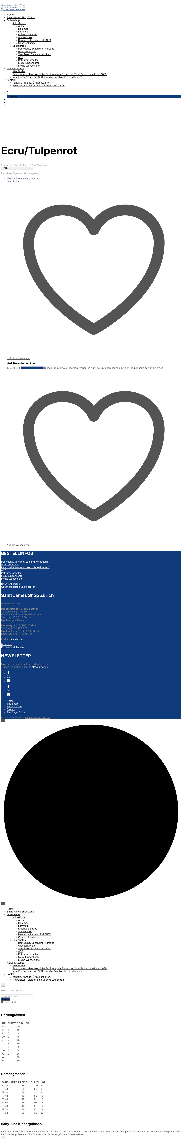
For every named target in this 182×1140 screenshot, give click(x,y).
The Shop (12, 703)
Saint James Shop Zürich (21, 17)
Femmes (23, 31)
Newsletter (38, 667)
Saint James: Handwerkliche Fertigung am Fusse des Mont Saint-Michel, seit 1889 (60, 74)
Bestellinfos (19, 45)
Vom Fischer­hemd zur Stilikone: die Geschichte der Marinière (47, 77)
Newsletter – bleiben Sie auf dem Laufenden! (39, 85)
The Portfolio (14, 706)
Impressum (31, 717)
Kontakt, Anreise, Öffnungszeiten (31, 82)
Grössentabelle (27, 51)
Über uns (6, 644)
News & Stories (15, 68)
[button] (7, 90)
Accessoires (25, 37)
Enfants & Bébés (27, 34)
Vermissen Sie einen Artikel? (34, 54)
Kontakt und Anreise (12, 647)
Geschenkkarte (27, 43)
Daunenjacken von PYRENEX (34, 40)
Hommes (23, 28)
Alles (21, 26)
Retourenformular (28, 60)
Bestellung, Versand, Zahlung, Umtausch (24, 561)
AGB (20, 57)
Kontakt (11, 79)
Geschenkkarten (10, 584)
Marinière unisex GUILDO (21, 363)
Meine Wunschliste (29, 65)
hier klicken (16, 639)
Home (10, 14)
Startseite (6, 165)
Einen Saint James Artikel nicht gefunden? (25, 567)
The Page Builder (16, 712)
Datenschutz (43, 717)
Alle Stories (19, 71)
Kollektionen (19, 23)
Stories (11, 709)
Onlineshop (13, 20)
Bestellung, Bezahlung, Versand (36, 48)
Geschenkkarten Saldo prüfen (18, 586)
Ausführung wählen (32, 368)
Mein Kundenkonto (29, 62)
